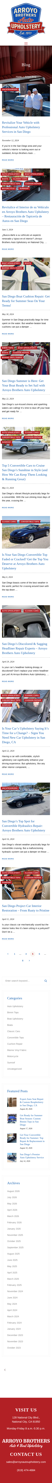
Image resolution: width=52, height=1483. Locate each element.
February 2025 (14, 1285)
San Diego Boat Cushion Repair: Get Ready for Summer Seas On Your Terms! (26, 301)
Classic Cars (20, 179)
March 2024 (13, 1316)
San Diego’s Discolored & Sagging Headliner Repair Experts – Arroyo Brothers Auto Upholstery (24, 648)
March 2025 (13, 1279)
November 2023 (15, 1341)
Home (19, 77)
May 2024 (12, 1304)
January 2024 (14, 1329)
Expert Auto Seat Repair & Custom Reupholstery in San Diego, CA (31, 1102)
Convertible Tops (11, 184)
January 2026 (14, 1229)
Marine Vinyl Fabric (12, 268)
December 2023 (15, 1335)
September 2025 (15, 1247)
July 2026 (12, 1197)
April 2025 (12, 1272)
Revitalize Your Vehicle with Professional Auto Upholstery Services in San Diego (21, 127)
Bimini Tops (7, 348)
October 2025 (14, 1241)
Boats (5, 179)
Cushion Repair (33, 184)
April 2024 (12, 1310)
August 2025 (13, 1254)
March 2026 (13, 1216)
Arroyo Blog (30, 77)
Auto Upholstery (11, 174)
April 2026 (12, 1210)
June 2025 (12, 1260)
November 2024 (15, 1291)
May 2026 (12, 1203)
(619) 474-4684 (26, 1470)
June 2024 (12, 1297)
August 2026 (13, 1191)
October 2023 (14, 1348)
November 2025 (15, 1235)
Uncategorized (10, 89)
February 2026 (14, 1222)
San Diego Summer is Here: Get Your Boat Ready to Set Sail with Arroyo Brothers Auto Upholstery (23, 385)
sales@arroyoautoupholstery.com (26, 1461)
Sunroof (24, 188)
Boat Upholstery (34, 174)
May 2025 (12, 1266)
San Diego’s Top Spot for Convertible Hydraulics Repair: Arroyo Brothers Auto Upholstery (23, 826)
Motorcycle (8, 188)
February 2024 (14, 1323)
